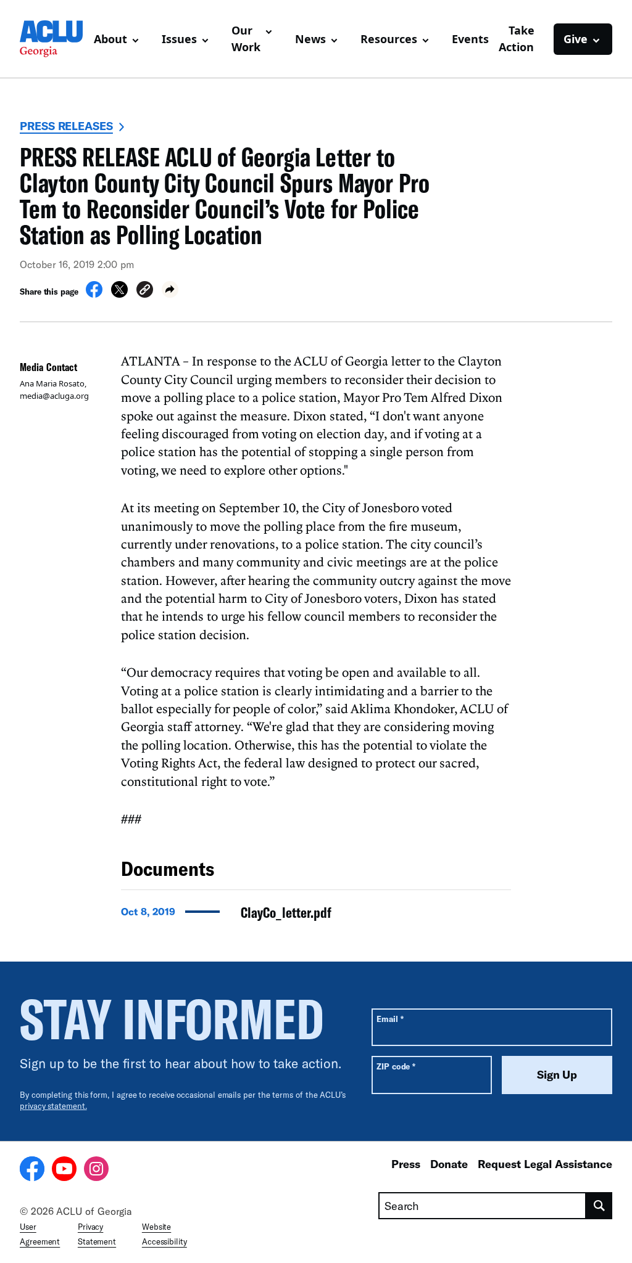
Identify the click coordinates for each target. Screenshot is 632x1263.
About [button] (110, 38)
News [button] (310, 38)
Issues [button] (179, 38)
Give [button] (575, 38)
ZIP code (395, 1066)
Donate (449, 1164)
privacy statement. (53, 1106)
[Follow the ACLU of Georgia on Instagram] (96, 1170)
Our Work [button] (245, 38)
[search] (599, 1205)
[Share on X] (119, 294)
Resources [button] (388, 38)
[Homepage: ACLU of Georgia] (52, 38)
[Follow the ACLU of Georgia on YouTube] (64, 1170)
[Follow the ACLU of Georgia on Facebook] (32, 1170)
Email (389, 1018)
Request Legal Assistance (545, 1164)
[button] (144, 291)
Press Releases (66, 126)
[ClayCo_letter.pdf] (316, 916)
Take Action (516, 38)
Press (405, 1164)
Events (470, 38)
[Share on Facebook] (94, 294)
